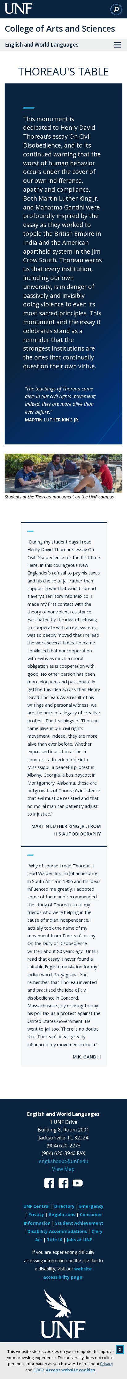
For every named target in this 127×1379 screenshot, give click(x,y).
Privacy (106, 1363)
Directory (64, 1206)
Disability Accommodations (57, 1231)
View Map (63, 1169)
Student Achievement (79, 1223)
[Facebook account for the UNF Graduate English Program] (63, 1184)
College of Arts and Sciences (60, 28)
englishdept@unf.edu (63, 1161)
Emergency (91, 1206)
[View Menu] (117, 44)
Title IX (54, 1240)
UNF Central (36, 1206)
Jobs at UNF (79, 1240)
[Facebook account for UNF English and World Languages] (49, 1184)
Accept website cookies (70, 1370)
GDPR (38, 1370)
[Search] (116, 9)
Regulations (62, 1214)
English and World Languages (42, 44)
